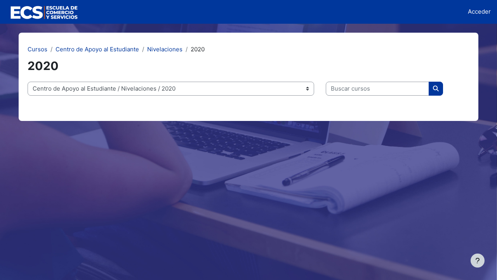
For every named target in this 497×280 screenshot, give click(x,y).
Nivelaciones (164, 49)
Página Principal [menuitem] (118, 11)
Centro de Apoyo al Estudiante (97, 49)
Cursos (37, 49)
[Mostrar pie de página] (478, 261)
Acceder (479, 11)
